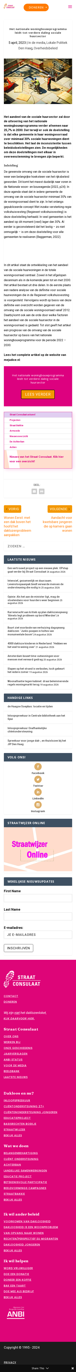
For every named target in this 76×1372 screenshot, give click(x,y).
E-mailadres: (13, 928)
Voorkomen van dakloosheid (27, 1221)
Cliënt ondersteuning (21, 1159)
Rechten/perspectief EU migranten (31, 1239)
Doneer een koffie (17, 1280)
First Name (12, 891)
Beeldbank (12, 1071)
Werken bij (12, 1042)
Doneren (36, 7)
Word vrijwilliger (18, 1268)
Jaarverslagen (15, 1054)
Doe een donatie (16, 1274)
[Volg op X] (6, 246)
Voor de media (15, 1065)
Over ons (11, 1036)
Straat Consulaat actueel (22, 414)
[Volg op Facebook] (28, 246)
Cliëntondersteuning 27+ (24, 1106)
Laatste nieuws (16, 1077)
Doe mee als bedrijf (19, 1291)
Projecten (15, 420)
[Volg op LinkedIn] (6, 253)
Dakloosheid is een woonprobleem (31, 1227)
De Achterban (17, 441)
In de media (36, 43)
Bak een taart (15, 1285)
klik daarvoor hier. (19, 1018)
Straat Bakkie (16, 425)
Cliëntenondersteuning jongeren (30, 1112)
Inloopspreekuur (17, 1100)
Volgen (15, 246)
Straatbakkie (14, 1194)
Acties (13, 447)
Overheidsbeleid (46, 48)
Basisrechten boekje (20, 1124)
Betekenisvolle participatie (25, 1182)
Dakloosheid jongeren (22, 1244)
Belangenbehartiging (21, 1153)
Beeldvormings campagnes (25, 1188)
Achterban (12, 1165)
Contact (11, 996)
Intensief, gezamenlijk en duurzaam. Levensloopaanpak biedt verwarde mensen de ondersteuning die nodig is (35, 584)
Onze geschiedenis (18, 1048)
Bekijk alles (13, 1135)
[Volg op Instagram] (49, 246)
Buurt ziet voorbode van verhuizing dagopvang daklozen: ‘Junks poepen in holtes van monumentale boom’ (36, 631)
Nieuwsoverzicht (19, 436)
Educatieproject (17, 1118)
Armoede (15, 431)
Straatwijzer (14, 1129)
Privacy (10, 1362)
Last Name (12, 909)
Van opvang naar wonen (24, 1233)
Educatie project (18, 1176)
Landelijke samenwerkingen (25, 1170)
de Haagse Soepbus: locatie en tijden (30, 706)
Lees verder (38, 394)
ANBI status (13, 1059)
